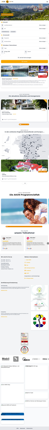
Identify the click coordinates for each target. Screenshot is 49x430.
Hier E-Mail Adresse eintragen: (14, 229)
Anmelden (24, 235)
